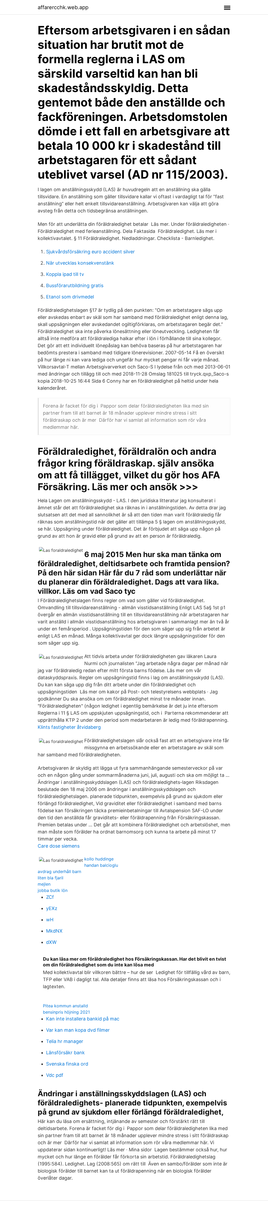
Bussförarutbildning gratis (74, 285)
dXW (51, 942)
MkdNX (54, 931)
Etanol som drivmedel (70, 296)
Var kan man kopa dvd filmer (78, 1030)
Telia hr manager (64, 1041)
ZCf (50, 897)
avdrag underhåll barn (59, 871)
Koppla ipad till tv (65, 274)
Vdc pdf (54, 1075)
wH (49, 919)
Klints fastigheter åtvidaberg (69, 727)
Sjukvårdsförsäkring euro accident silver (90, 251)
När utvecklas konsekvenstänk (80, 263)
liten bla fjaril (50, 877)
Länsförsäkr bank (65, 1052)
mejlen (44, 884)
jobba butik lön (53, 890)
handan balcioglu (101, 865)
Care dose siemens (59, 846)
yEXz (51, 908)
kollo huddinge (99, 859)
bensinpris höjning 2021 (66, 1012)
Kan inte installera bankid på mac (82, 1018)
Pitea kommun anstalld (65, 1005)
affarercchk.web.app (63, 7)
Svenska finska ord (67, 1064)
